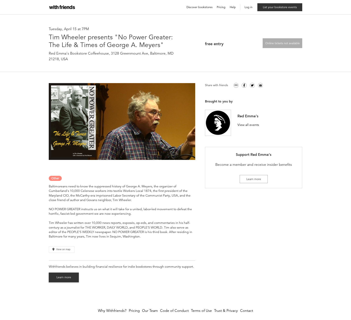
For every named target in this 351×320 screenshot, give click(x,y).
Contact (246, 311)
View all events (248, 125)
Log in (248, 7)
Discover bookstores (199, 7)
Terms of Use (201, 311)
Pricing (221, 7)
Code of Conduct (174, 311)
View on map (61, 249)
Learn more (63, 277)
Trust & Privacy (226, 311)
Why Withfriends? (112, 311)
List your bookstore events (280, 7)
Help (233, 7)
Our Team (150, 311)
